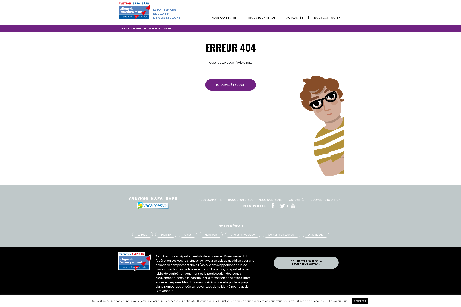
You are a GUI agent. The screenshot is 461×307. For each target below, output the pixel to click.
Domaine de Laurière (281, 234)
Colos (187, 234)
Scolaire (166, 234)
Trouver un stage (261, 17)
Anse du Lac (315, 234)
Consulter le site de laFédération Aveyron (306, 262)
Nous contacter (327, 17)
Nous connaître (224, 17)
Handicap (211, 234)
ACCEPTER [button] (360, 301)
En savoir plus (338, 301)
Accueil (126, 28)
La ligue (142, 234)
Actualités (294, 17)
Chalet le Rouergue (243, 234)
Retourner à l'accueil (230, 85)
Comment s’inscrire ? (325, 200)
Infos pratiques (254, 206)
